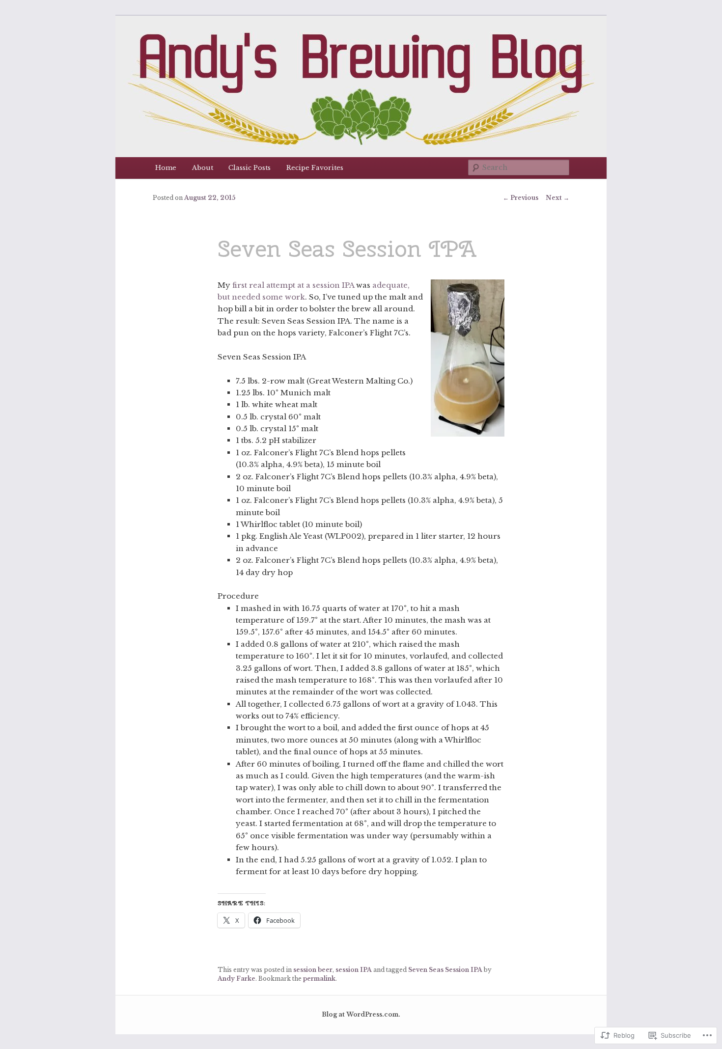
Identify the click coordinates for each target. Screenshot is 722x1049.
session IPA (353, 969)
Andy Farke (236, 978)
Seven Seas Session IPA (445, 969)
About (202, 168)
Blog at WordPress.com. (361, 1014)
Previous (520, 197)
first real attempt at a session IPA (293, 285)
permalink (319, 978)
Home (165, 168)
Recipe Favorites (314, 168)
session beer (313, 969)
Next (557, 197)
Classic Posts (249, 168)
